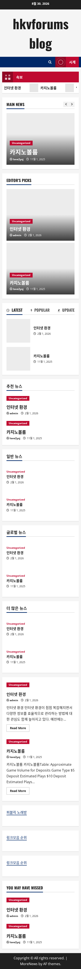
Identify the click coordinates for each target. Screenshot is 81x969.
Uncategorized (21, 143)
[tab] (14, 310)
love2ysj (18, 159)
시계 (72, 62)
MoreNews (29, 963)
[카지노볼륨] (40, 423)
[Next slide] (72, 104)
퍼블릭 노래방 (16, 812)
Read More (19, 729)
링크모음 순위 (16, 837)
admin (17, 235)
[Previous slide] (66, 104)
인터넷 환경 (18, 331)
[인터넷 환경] (40, 398)
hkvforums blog (40, 33)
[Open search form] (50, 62)
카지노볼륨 (48, 87)
